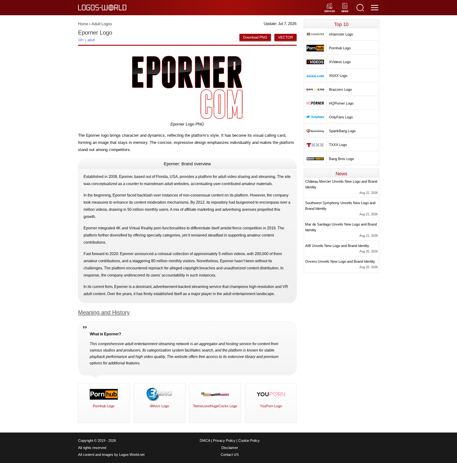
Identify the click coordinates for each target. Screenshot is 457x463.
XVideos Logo (340, 62)
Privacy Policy (224, 441)
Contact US (230, 455)
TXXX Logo (338, 145)
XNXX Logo (338, 76)
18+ (81, 40)
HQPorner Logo (341, 103)
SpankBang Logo (342, 131)
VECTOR (285, 37)
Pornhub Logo (340, 48)
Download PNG (255, 37)
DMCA (205, 441)
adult (91, 40)
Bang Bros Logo (341, 159)
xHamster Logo (341, 34)
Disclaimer (229, 448)
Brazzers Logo (340, 89)
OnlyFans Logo (341, 117)
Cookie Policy (249, 441)
